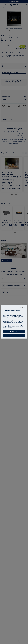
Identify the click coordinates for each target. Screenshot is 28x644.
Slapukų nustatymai (14, 331)
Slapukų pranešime (15, 326)
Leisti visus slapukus (14, 335)
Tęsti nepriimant (23, 307)
